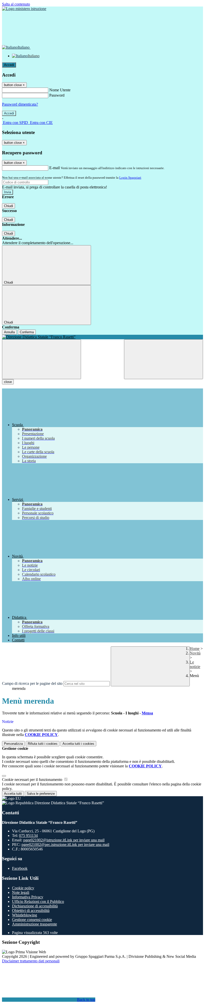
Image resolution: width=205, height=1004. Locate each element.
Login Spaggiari (130, 177)
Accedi (9, 65)
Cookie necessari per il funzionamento (32, 779)
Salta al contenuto (16, 4)
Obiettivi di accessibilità (31, 910)
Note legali (20, 892)
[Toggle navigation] (41, 359)
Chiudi (8, 206)
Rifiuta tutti (43, 744)
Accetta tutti (78, 744)
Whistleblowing (24, 915)
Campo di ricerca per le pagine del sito (32, 683)
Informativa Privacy (27, 897)
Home (195, 648)
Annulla (9, 332)
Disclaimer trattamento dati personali (31, 961)
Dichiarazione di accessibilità (35, 906)
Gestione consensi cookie (32, 919)
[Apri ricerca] (163, 359)
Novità (195, 653)
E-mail (54, 168)
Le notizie (195, 664)
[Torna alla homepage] (102, 337)
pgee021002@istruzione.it (63, 840)
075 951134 (28, 835)
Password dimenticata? (20, 104)
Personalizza (13, 744)
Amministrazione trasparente (34, 924)
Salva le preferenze (41, 793)
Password (56, 95)
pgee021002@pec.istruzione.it (65, 844)
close (8, 382)
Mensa (147, 713)
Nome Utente (59, 90)
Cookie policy (23, 888)
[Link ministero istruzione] (24, 9)
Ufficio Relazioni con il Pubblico (38, 901)
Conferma (27, 332)
